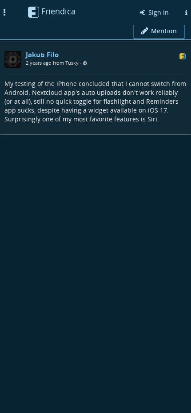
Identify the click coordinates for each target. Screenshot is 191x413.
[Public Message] (85, 63)
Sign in (158, 12)
